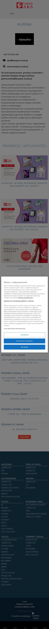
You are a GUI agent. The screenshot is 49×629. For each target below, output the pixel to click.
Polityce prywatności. (25, 298)
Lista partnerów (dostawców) (14, 329)
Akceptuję (24, 347)
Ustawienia (25, 335)
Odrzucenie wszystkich (24, 341)
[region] (24, 314)
